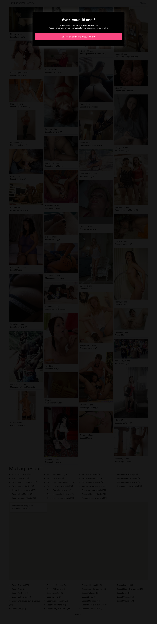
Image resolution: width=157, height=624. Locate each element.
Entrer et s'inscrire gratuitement (78, 36)
